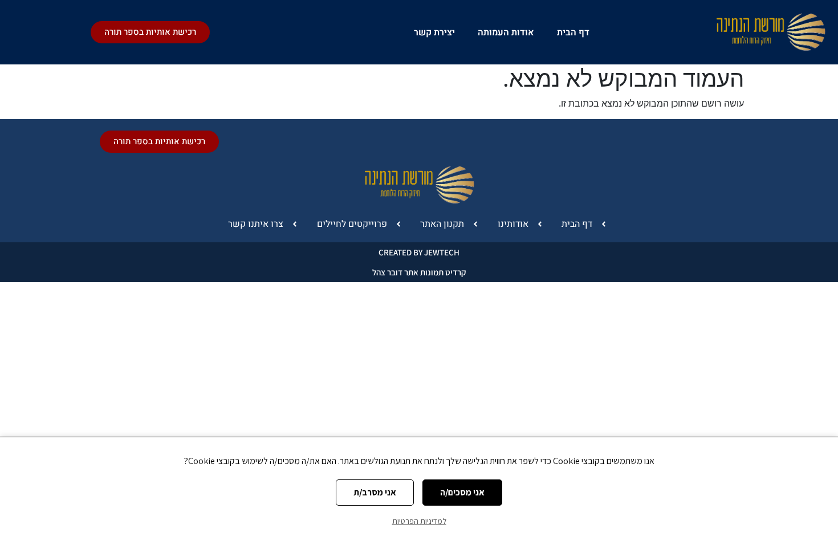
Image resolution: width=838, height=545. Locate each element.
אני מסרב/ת (374, 492)
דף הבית (573, 32)
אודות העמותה (506, 32)
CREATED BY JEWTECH (419, 252)
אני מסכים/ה (462, 492)
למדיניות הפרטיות (419, 521)
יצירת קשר (434, 32)
